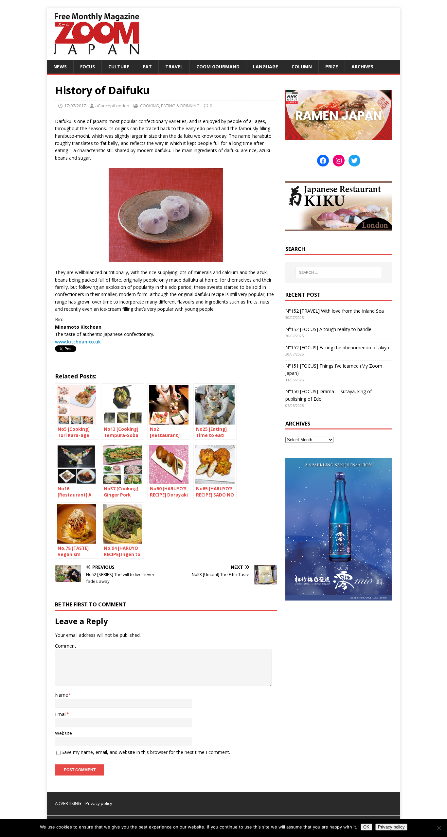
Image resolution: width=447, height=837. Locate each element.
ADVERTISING (68, 803)
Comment (65, 646)
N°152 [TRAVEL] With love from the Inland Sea (334, 311)
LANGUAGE (265, 66)
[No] (439, 828)
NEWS (60, 66)
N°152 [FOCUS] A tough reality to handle (328, 329)
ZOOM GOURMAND (218, 66)
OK (366, 827)
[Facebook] (323, 160)
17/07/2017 (75, 106)
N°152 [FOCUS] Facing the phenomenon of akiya (337, 347)
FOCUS (87, 66)
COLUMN (302, 66)
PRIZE (331, 66)
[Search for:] (339, 272)
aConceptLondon (112, 106)
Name (61, 695)
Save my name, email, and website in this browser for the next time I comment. (146, 752)
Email (60, 714)
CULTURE (118, 66)
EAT (147, 66)
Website (63, 733)
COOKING (149, 106)
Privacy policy (98, 803)
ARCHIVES (362, 66)
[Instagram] (339, 160)
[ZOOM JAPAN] (96, 56)
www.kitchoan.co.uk (78, 342)
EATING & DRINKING (180, 106)
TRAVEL (174, 66)
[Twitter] (354, 160)
